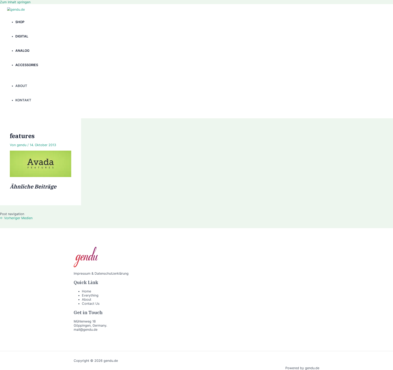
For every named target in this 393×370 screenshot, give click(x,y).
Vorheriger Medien (16, 218)
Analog (22, 51)
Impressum (82, 273)
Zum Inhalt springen (15, 2)
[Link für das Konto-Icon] (9, 113)
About (21, 86)
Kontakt (23, 100)
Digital (21, 36)
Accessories (26, 65)
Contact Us (90, 303)
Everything (90, 295)
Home (86, 291)
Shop (19, 22)
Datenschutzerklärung (112, 273)
